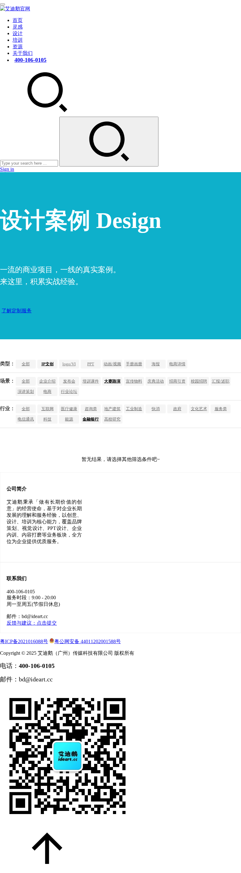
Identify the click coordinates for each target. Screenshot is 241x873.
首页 (18, 20)
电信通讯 (26, 419)
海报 (156, 364)
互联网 (47, 408)
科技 (47, 419)
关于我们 (23, 53)
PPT (90, 364)
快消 (156, 408)
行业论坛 (69, 391)
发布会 (69, 381)
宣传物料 (134, 381)
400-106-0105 (30, 60)
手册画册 (134, 364)
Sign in (7, 169)
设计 (18, 33)
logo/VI (69, 364)
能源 (69, 419)
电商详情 (177, 364)
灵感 (18, 26)
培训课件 (91, 381)
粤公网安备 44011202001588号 (87, 641)
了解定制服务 (17, 310)
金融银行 (91, 419)
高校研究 (112, 419)
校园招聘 (199, 381)
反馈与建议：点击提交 (32, 623)
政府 (177, 408)
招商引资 (177, 381)
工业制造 (134, 408)
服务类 (221, 408)
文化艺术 (199, 408)
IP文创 (47, 364)
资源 (18, 46)
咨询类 (91, 408)
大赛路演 (112, 381)
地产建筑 (112, 408)
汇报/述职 (220, 381)
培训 (18, 40)
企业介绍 (47, 381)
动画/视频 (112, 364)
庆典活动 (155, 381)
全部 (26, 364)
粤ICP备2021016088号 (24, 641)
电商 (47, 391)
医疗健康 (69, 408)
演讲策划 (26, 391)
